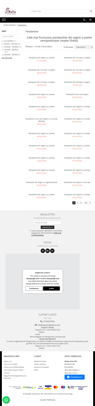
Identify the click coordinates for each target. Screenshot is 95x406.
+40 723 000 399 (50, 348)
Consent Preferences (47, 400)
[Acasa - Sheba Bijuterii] (14, 11)
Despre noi (8, 361)
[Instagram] (52, 251)
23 (86, 203)
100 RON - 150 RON (11, 47)
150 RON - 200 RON (11, 50)
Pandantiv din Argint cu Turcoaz (77, 182)
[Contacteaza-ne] (84, 19)
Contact (7, 373)
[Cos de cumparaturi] (90, 19)
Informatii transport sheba (13, 370)
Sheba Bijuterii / (11, 25)
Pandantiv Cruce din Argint (77, 94)
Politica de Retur (40, 364)
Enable (51, 288)
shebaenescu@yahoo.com (49, 325)
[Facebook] (43, 251)
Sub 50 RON (8, 41)
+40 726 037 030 (50, 332)
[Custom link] (4, 20)
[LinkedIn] (47, 251)
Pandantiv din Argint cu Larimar (77, 170)
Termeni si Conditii (10, 364)
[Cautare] (91, 11)
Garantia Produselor (41, 367)
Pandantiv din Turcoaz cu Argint (77, 57)
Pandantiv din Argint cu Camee (41, 57)
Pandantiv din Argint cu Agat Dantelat (41, 182)
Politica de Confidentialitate (14, 367)
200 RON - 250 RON (11, 54)
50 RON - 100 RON (10, 44)
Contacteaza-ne (76, 377)
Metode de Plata (40, 361)
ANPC (36, 370)
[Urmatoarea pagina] (89, 202)
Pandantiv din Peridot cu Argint (77, 82)
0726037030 (49, 321)
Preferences (33, 288)
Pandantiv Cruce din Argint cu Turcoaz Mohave (42, 120)
